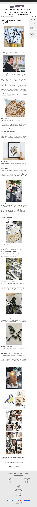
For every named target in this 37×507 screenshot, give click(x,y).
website (15, 364)
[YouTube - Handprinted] (35, 16)
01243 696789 (16, 493)
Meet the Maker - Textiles (20, 457)
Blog (4, 16)
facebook (18, 364)
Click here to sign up (18, 476)
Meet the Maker (5, 457)
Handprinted (20, 502)
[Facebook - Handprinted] (30, 16)
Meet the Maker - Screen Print (12, 457)
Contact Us (21, 493)
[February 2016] (3, 458)
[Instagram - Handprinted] (32, 16)
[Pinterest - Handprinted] (34, 16)
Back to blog (14, 468)
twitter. (22, 364)
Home (1, 16)
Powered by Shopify (19, 503)
